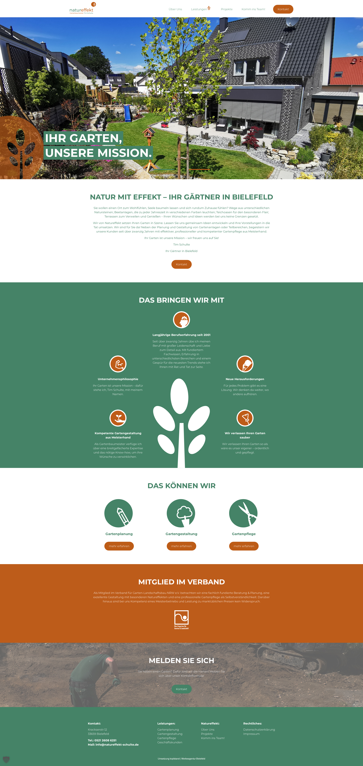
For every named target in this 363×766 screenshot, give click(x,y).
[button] (6, 760)
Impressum (251, 734)
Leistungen (199, 9)
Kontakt (283, 9)
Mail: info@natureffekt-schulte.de (113, 744)
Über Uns (175, 9)
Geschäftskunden (169, 742)
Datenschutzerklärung (259, 729)
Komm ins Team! (253, 9)
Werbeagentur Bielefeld (193, 758)
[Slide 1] (163, 169)
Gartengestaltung (169, 734)
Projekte (227, 9)
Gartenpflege (166, 738)
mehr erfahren (119, 546)
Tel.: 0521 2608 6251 (102, 740)
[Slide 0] (199, 169)
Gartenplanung (168, 729)
